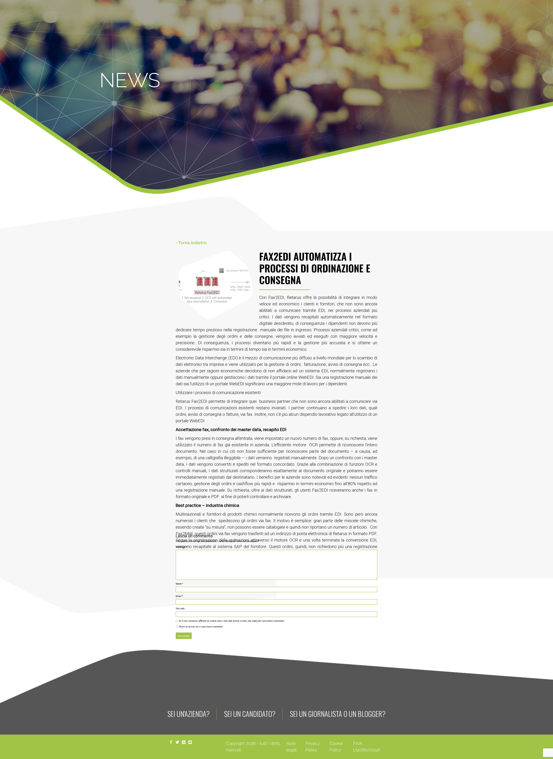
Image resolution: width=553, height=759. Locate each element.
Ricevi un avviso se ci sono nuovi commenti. (200, 626)
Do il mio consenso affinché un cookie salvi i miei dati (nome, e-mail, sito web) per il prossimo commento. (232, 621)
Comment (181, 547)
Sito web (180, 608)
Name (179, 583)
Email (179, 596)
